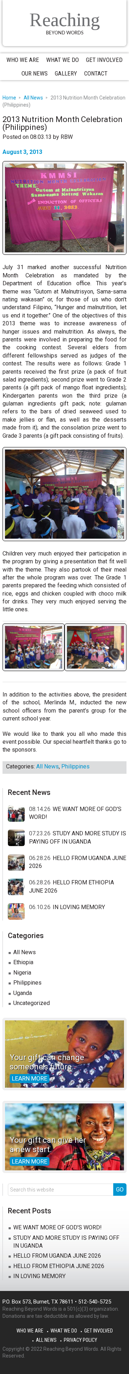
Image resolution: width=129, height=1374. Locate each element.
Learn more (29, 1078)
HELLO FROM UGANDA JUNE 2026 (57, 1255)
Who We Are (29, 1331)
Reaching (64, 20)
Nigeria (22, 972)
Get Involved (98, 1331)
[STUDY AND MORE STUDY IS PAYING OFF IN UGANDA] (18, 838)
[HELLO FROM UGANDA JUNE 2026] (18, 863)
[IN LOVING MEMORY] (18, 912)
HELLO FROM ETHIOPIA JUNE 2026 (58, 1266)
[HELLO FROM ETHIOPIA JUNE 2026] (18, 887)
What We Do (64, 1331)
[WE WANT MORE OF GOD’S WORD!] (18, 813)
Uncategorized (31, 1003)
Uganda (22, 993)
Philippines (75, 766)
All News (47, 766)
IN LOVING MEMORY (79, 907)
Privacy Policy (80, 1340)
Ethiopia (23, 962)
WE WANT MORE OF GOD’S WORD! (57, 1227)
